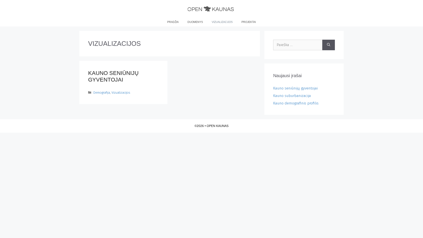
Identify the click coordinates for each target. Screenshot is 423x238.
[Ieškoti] (328, 45)
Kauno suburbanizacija (292, 95)
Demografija (101, 93)
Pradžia (173, 22)
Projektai (248, 22)
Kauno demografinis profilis (296, 103)
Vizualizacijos (222, 22)
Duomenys (195, 22)
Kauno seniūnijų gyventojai (295, 88)
